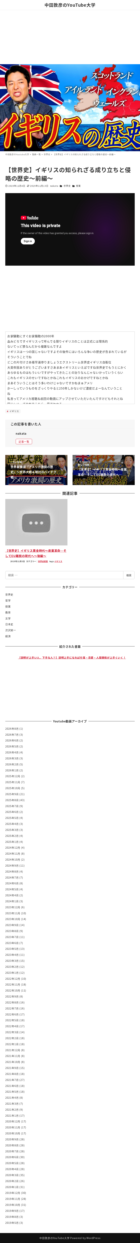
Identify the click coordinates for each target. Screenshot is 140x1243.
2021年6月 (12, 1086)
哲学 (8, 600)
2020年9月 (12, 1139)
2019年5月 (12, 1223)
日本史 (9, 624)
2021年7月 (12, 1080)
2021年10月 (12, 1062)
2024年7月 (12, 877)
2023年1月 (12, 972)
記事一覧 (24, 441)
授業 (78, 185)
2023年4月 (12, 955)
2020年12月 (12, 1121)
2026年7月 (12, 734)
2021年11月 (12, 1056)
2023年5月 (12, 949)
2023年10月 (12, 919)
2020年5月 (12, 1163)
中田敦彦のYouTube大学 (69, 5)
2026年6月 (12, 740)
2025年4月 (12, 824)
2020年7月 (12, 1151)
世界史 (67, 185)
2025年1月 (12, 842)
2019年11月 (12, 1199)
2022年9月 (12, 996)
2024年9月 (12, 865)
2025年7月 (12, 806)
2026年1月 (12, 770)
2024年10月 (12, 859)
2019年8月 (12, 1217)
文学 (8, 618)
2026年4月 (12, 752)
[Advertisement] (70, 37)
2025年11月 (12, 782)
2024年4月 (12, 895)
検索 (128, 575)
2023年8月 (12, 931)
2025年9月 (12, 794)
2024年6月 (12, 883)
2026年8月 (12, 728)
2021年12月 (12, 1050)
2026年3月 (12, 758)
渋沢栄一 (10, 630)
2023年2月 (12, 966)
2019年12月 (12, 1193)
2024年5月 (12, 889)
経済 (8, 636)
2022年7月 (12, 1008)
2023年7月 (12, 937)
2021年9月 (12, 1068)
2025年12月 (12, 776)
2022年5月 (12, 1020)
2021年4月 (12, 1097)
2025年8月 (12, 800)
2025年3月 (12, 830)
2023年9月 (12, 925)
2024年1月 (12, 901)
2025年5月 (12, 818)
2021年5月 (12, 1091)
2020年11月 (12, 1127)
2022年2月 (12, 1038)
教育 (8, 612)
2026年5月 (12, 746)
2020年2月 (12, 1181)
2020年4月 (12, 1169)
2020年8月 (12, 1145)
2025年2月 (12, 836)
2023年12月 (12, 907)
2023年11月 (12, 913)
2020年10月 (12, 1133)
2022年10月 (12, 990)
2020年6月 (12, 1157)
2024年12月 (12, 847)
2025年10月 (12, 788)
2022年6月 (12, 1014)
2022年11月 (12, 984)
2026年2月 (12, 764)
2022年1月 (12, 1044)
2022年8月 (12, 1002)
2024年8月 (12, 871)
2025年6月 (12, 812)
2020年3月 (12, 1175)
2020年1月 (12, 1187)
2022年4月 (12, 1026)
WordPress (93, 1238)
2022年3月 (12, 1032)
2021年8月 (12, 1074)
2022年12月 (12, 978)
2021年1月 (12, 1115)
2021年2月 (12, 1109)
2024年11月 (12, 853)
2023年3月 (12, 960)
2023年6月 (12, 943)
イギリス (14, 411)
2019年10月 (12, 1205)
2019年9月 (12, 1211)
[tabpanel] (72, 680)
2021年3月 (12, 1103)
